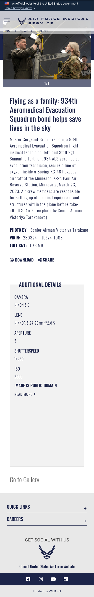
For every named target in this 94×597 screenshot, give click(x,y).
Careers (15, 519)
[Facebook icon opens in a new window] (28, 579)
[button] (21, 8)
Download (24, 260)
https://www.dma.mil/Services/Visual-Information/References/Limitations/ (42, 458)
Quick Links (18, 506)
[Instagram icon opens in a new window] (40, 579)
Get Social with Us (47, 540)
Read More (24, 394)
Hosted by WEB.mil (47, 591)
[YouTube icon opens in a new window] (53, 579)
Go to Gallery (24, 479)
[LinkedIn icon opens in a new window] (65, 579)
